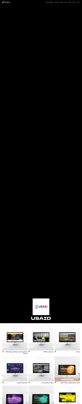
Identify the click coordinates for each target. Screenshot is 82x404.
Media (69, 2)
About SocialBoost (50, 2)
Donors (65, 2)
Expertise (57, 2)
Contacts (74, 2)
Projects (61, 2)
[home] (6, 2)
